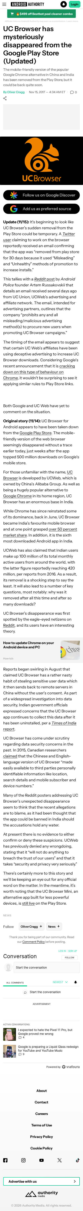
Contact (41, 1102)
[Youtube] (41, 1160)
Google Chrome (17, 496)
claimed (10, 756)
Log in (62, 951)
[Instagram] (23, 1160)
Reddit (9, 625)
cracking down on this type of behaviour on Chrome (39, 372)
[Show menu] (4, 4)
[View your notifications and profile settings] (75, 982)
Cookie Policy (41, 1148)
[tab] (15, 982)
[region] (41, 1009)
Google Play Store (35, 433)
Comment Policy (33, 942)
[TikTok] (78, 1160)
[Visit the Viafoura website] (71, 1067)
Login (75, 4)
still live (28, 903)
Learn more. (72, 21)
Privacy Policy (41, 1137)
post (44, 279)
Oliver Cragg (16, 92)
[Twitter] (59, 1160)
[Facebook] (5, 1160)
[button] (41, 4)
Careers (41, 1114)
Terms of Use (41, 1125)
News (7, 915)
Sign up (72, 951)
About (41, 1090)
